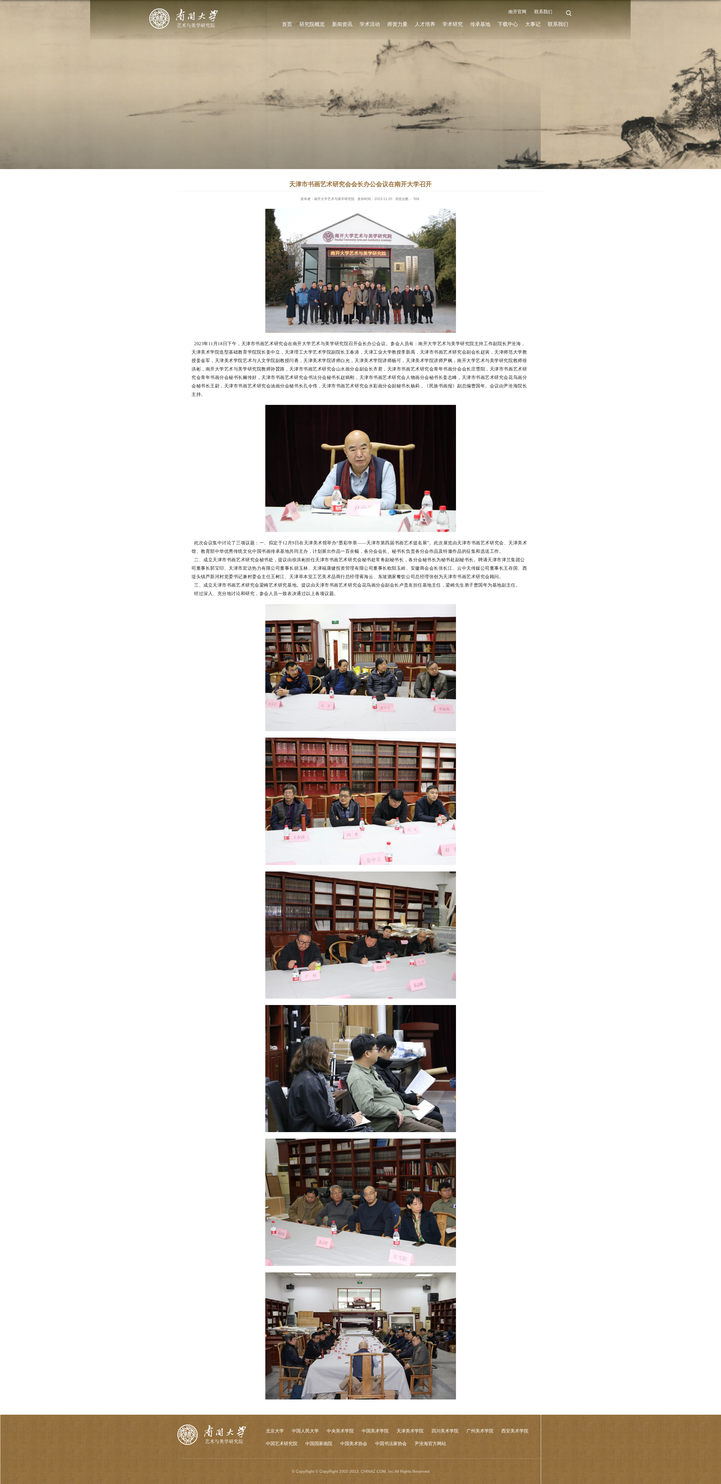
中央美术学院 (340, 1430)
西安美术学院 (514, 1430)
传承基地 (480, 24)
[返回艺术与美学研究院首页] (183, 11)
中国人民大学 (305, 1430)
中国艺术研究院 (281, 1443)
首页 (287, 24)
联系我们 (543, 11)
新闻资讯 (342, 24)
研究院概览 (312, 24)
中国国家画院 (318, 1443)
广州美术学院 (479, 1430)
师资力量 (397, 24)
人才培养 (425, 24)
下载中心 (508, 24)
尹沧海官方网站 (430, 1443)
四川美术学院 (445, 1430)
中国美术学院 (375, 1430)
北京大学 (275, 1430)
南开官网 (517, 11)
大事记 (532, 24)
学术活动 (370, 24)
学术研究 (452, 24)
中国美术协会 (353, 1443)
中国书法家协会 (391, 1443)
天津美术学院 (410, 1430)
